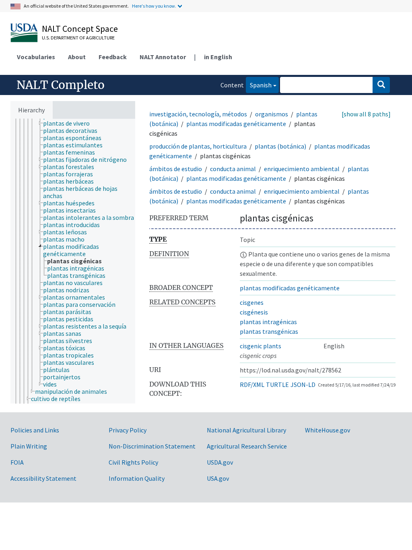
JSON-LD (302, 384)
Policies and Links (34, 430)
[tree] (72, 261)
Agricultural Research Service (247, 446)
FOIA (17, 462)
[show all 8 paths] (366, 114)
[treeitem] (70, 123)
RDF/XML (252, 384)
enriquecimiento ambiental (302, 169)
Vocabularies (36, 57)
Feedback (113, 57)
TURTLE (277, 384)
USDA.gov (220, 462)
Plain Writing (28, 446)
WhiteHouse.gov (327, 430)
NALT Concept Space (80, 28)
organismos (271, 114)
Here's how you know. (154, 6)
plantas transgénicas (269, 331)
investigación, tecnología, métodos (198, 114)
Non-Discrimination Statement (152, 446)
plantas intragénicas (268, 322)
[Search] (381, 85)
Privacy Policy (127, 430)
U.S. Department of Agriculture (78, 38)
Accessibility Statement (43, 478)
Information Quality (137, 478)
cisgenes (252, 302)
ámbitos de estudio (175, 169)
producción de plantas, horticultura (198, 146)
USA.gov (218, 478)
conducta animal (233, 169)
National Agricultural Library (246, 430)
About (77, 57)
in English (218, 57)
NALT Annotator (163, 57)
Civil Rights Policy (133, 462)
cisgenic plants (260, 346)
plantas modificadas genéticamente (236, 124)
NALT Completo (60, 85)
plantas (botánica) (280, 146)
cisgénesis (254, 312)
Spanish (259, 85)
